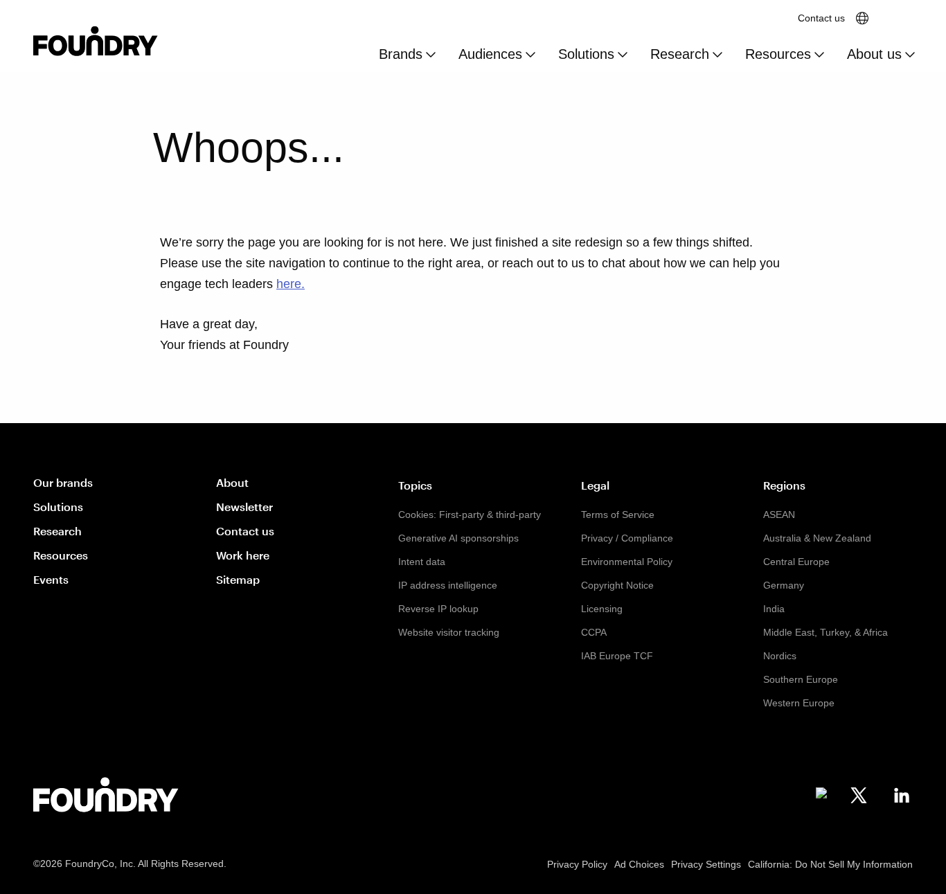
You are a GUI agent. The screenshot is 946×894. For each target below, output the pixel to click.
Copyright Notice (617, 585)
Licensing (602, 608)
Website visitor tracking (448, 632)
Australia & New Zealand (817, 538)
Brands (400, 54)
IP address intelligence (447, 585)
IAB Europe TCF (617, 655)
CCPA (594, 632)
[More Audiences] (530, 55)
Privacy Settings (706, 864)
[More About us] (910, 55)
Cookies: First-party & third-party (469, 514)
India (774, 608)
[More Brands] (431, 55)
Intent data (421, 561)
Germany (783, 585)
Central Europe (796, 561)
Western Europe (799, 702)
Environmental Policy (626, 561)
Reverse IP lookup (438, 608)
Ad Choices (639, 864)
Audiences (490, 54)
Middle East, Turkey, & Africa (825, 632)
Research (679, 54)
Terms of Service (617, 514)
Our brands (63, 482)
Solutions (586, 54)
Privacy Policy (577, 864)
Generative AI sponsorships (458, 538)
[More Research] (717, 55)
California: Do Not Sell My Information (830, 864)
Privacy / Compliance (627, 538)
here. (290, 284)
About (232, 482)
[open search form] (900, 18)
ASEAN (779, 514)
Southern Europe (800, 679)
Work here (242, 555)
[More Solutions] (623, 55)
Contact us (821, 18)
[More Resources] (819, 55)
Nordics (779, 655)
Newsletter (244, 506)
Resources (778, 54)
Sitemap (238, 579)
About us (874, 54)
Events (51, 579)
